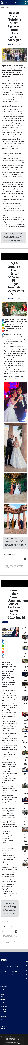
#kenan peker (5, 920)
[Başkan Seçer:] (14, 54)
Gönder (25, 559)
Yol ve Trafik (3, 1004)
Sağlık (2, 996)
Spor (2, 998)
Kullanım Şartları (15, 971)
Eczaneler (3, 1008)
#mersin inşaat (12, 920)
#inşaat (8, 921)
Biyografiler (3, 1026)
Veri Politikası (3, 974)
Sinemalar (3, 1013)
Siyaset (2, 994)
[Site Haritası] (16, 966)
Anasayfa (3, 7)
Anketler (2, 1024)
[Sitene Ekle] (18, 966)
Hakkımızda (3, 971)
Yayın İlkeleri (3, 973)
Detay (15, 1043)
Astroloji (2, 1029)
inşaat (14, 693)
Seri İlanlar (3, 1014)
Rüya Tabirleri (3, 1028)
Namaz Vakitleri (4, 1006)
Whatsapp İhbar (15, 973)
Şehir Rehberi (3, 1016)
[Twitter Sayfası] (4, 966)
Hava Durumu (4, 1002)
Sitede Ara (3, 1023)
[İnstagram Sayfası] (6, 966)
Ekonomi (2, 992)
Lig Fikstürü (3, 1009)
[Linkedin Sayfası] (11, 966)
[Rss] (13, 966)
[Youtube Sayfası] (8, 966)
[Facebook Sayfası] (1, 966)
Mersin (10, 3)
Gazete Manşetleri (4, 1018)
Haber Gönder (15, 974)
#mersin (4, 921)
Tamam (20, 1043)
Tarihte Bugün (4, 1011)
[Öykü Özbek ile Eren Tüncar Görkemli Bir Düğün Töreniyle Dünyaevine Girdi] (14, 308)
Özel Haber (16, 3)
